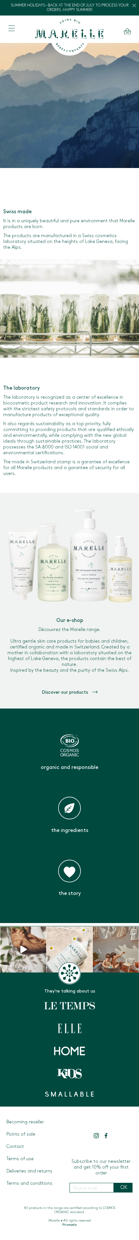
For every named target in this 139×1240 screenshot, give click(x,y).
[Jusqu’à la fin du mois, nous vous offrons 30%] (69, 949)
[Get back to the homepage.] (69, 36)
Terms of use (20, 1159)
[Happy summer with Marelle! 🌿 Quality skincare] (23, 949)
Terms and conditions (29, 1183)
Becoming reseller (25, 1122)
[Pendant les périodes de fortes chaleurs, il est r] (116, 949)
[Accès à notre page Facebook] (106, 1135)
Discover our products (65, 692)
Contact (15, 1146)
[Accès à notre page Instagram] (96, 1135)
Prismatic (69, 1225)
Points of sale (20, 1134)
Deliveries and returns (29, 1171)
